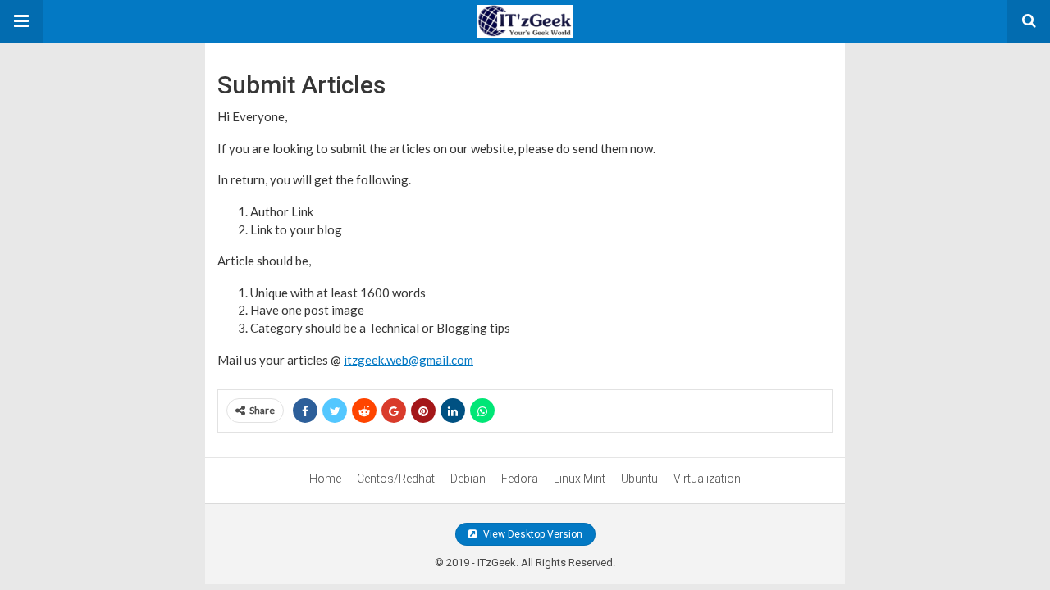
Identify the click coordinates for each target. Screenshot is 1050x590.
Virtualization (707, 478)
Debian (468, 478)
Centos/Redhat (396, 478)
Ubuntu (639, 478)
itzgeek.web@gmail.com (408, 359)
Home (325, 478)
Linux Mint (579, 478)
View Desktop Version (531, 534)
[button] (21, 21)
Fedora (519, 478)
